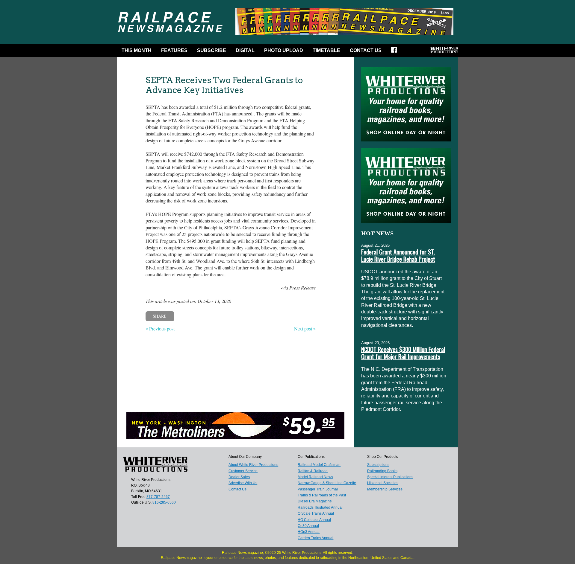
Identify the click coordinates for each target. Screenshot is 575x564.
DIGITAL (245, 50)
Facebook (396, 52)
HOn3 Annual (309, 532)
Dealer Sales (239, 477)
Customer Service (243, 471)
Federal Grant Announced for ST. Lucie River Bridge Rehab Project (398, 255)
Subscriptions (378, 465)
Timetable (326, 50)
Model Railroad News (315, 477)
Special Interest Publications (390, 477)
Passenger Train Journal (318, 489)
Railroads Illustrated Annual (320, 507)
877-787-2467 (158, 497)
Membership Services (384, 489)
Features (174, 50)
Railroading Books (382, 471)
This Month (137, 50)
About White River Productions (253, 465)
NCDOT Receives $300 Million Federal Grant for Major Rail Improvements (403, 353)
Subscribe (211, 50)
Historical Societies (382, 483)
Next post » (305, 328)
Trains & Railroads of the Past (322, 495)
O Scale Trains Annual (316, 513)
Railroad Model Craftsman (319, 465)
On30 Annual (308, 526)
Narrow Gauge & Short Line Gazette (327, 483)
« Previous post (160, 328)
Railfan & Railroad (313, 471)
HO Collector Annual (314, 520)
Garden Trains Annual (315, 538)
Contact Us (366, 50)
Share (160, 316)
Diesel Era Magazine (315, 501)
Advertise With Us (243, 483)
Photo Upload (283, 50)
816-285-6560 (164, 502)
